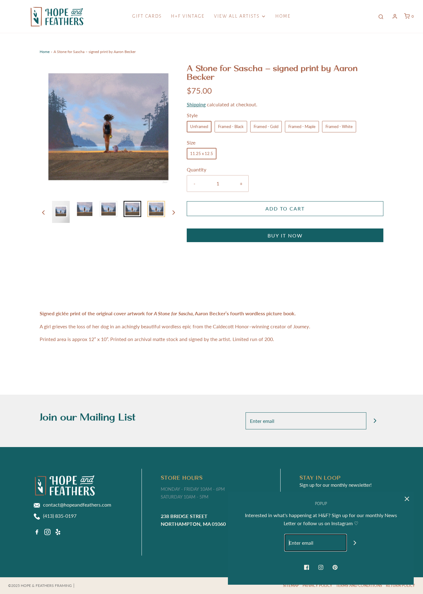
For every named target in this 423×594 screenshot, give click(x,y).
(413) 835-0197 (59, 516)
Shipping (196, 104)
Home (283, 16)
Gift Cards (147, 16)
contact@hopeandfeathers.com (77, 505)
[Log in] (395, 16)
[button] (43, 212)
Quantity (196, 169)
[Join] (374, 420)
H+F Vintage (188, 16)
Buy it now (285, 235)
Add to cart (285, 208)
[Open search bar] (380, 16)
